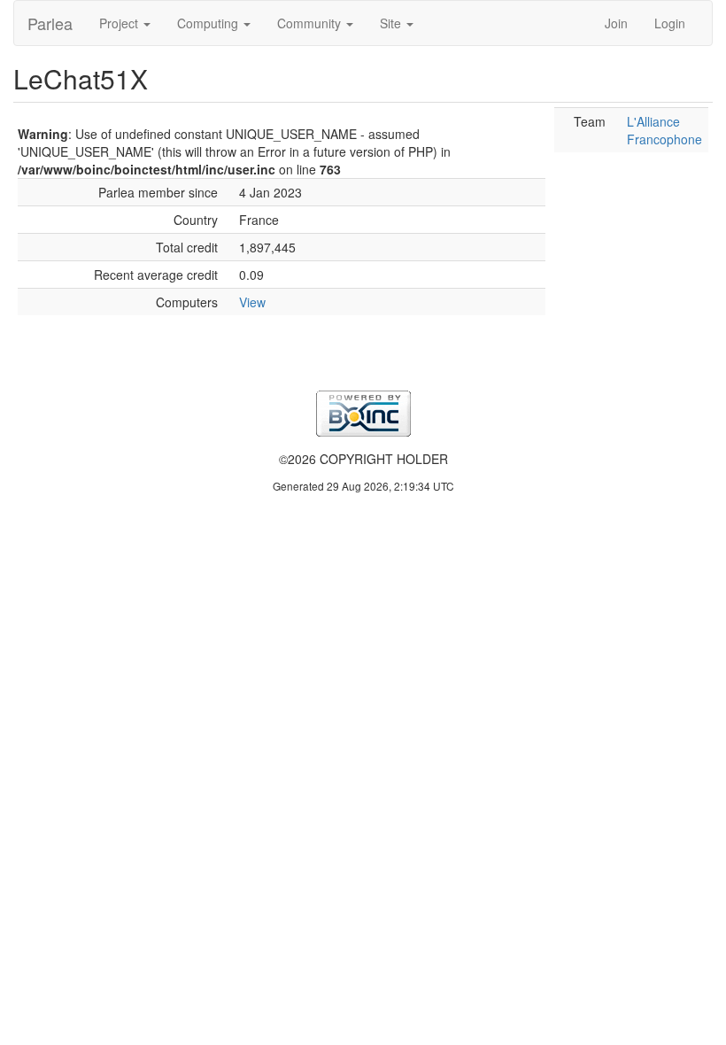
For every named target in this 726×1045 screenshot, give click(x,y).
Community (310, 23)
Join (616, 23)
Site (392, 23)
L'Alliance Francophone (664, 130)
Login (669, 23)
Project (120, 23)
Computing (209, 23)
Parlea (50, 23)
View (252, 302)
